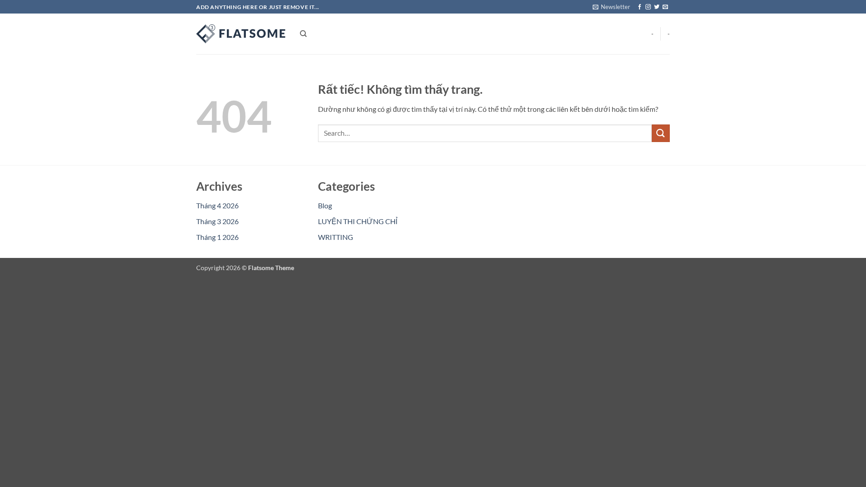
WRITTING (335, 237)
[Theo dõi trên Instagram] (648, 7)
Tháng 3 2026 (217, 221)
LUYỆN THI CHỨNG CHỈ (357, 221)
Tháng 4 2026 (217, 205)
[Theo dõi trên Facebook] (639, 7)
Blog (325, 205)
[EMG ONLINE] (241, 33)
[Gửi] (661, 133)
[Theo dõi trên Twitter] (656, 7)
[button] (611, 7)
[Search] (303, 33)
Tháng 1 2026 (217, 237)
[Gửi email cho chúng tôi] (665, 7)
